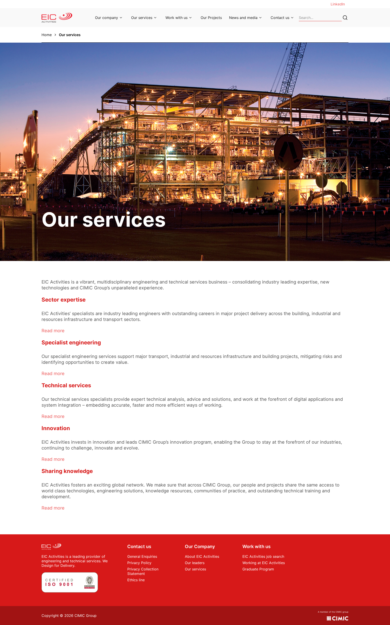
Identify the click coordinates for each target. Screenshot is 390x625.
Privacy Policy (139, 562)
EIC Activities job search (263, 556)
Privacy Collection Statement (142, 571)
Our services (141, 17)
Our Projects (211, 17)
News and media (243, 17)
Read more (53, 330)
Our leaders (194, 562)
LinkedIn (338, 4)
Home (47, 34)
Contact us (280, 17)
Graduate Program (258, 569)
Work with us (176, 17)
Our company (106, 17)
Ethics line (136, 580)
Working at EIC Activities (263, 562)
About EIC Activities (202, 556)
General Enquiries (142, 556)
